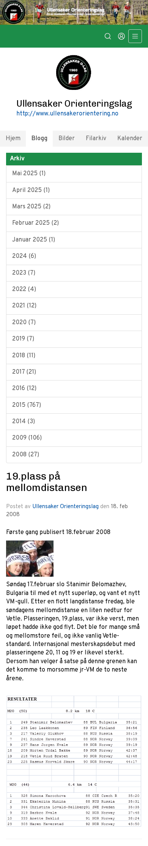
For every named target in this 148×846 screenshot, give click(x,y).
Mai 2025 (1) (29, 174)
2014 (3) (23, 421)
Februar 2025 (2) (35, 223)
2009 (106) (27, 438)
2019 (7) (23, 339)
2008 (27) (25, 455)
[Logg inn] (121, 36)
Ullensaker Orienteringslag (65, 506)
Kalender (129, 138)
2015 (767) (26, 405)
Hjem (13, 138)
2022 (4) (24, 289)
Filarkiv (96, 138)
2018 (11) (23, 356)
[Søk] (108, 36)
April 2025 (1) (31, 190)
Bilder (66, 138)
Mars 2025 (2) (31, 207)
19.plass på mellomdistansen (46, 481)
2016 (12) (24, 388)
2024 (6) (24, 256)
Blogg (39, 138)
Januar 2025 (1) (33, 240)
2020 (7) (24, 322)
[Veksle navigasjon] (135, 36)
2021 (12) (24, 306)
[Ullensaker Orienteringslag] (74, 12)
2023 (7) (23, 273)
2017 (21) (24, 372)
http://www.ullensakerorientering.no (67, 114)
